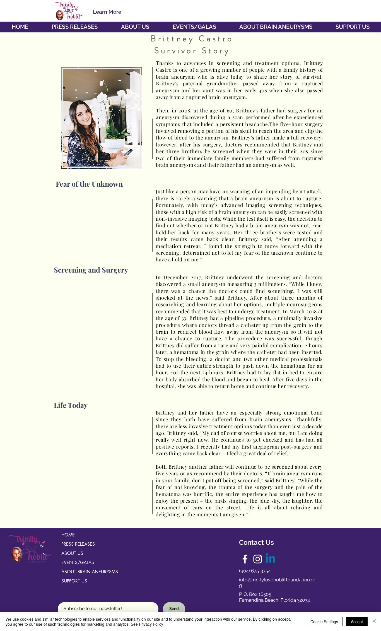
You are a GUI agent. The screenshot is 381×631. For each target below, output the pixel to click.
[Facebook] (245, 559)
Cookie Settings (324, 621)
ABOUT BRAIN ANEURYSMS (89, 572)
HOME (68, 535)
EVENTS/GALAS (77, 562)
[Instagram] (258, 559)
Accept (357, 621)
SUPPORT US (74, 581)
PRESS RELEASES (78, 544)
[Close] (374, 621)
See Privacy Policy (147, 624)
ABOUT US (72, 553)
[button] (135, 27)
